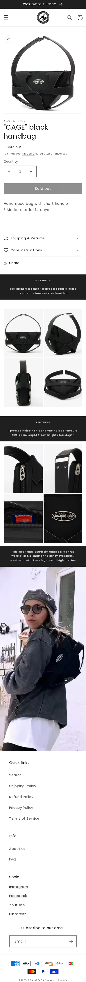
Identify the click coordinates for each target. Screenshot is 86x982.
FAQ (12, 859)
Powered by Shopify (55, 980)
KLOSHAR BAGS (36, 980)
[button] (6, 17)
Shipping (28, 153)
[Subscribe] (71, 941)
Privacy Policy (21, 807)
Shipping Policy (22, 786)
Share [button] (14, 263)
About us (17, 848)
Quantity (11, 161)
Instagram (18, 886)
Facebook (18, 895)
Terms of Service (24, 818)
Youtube (17, 904)
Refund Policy (21, 797)
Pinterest (17, 913)
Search (15, 775)
